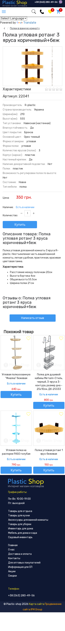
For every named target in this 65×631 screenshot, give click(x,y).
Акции (12, 571)
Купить (19, 224)
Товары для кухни (19, 515)
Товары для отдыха (20, 511)
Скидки (12, 575)
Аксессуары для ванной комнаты (28, 519)
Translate (29, 22)
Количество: (10, 215)
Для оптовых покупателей (24, 562)
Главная (13, 545)
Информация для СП (20, 567)
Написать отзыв (32, 318)
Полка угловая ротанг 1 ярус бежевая (49, 452)
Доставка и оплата (20, 554)
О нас (11, 549)
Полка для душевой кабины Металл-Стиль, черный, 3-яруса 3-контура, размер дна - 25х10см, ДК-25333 (49, 382)
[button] (59, 50)
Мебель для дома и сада (22, 532)
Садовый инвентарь (20, 537)
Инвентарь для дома (20, 528)
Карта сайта (36, 604)
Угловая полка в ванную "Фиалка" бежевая (16, 376)
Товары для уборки (19, 524)
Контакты (14, 558)
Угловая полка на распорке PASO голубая (16, 452)
